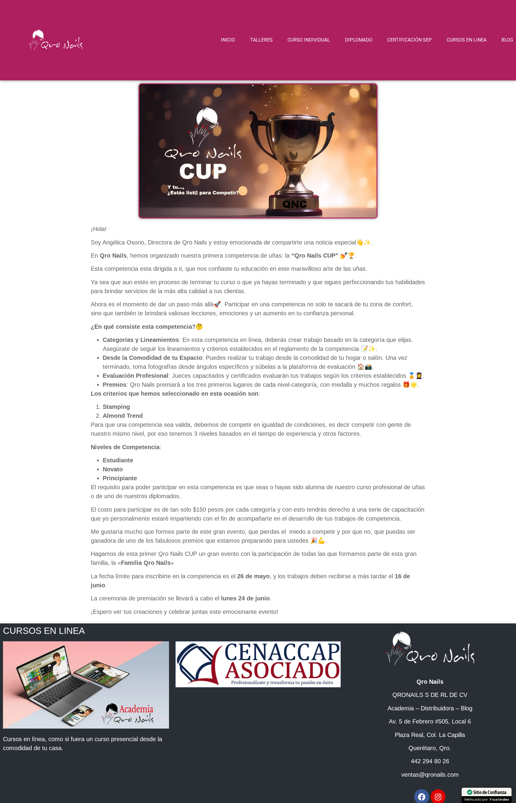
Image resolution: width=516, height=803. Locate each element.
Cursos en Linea (466, 40)
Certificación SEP (409, 40)
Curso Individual (309, 40)
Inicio (228, 40)
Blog (507, 40)
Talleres (261, 40)
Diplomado (358, 40)
